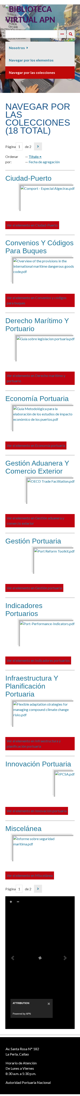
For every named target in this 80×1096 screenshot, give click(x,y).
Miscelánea (23, 829)
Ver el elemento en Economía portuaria (36, 445)
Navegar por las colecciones (32, 72)
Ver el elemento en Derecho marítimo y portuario (36, 378)
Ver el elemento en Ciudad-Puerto (32, 225)
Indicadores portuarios (23, 610)
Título (34, 156)
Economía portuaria (37, 399)
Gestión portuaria (33, 541)
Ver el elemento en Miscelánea (30, 875)
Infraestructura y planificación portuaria (31, 686)
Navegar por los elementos (31, 60)
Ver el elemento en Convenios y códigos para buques (36, 300)
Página (10, 146)
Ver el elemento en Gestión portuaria (34, 588)
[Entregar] (71, 34)
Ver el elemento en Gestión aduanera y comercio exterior (35, 520)
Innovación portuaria (38, 764)
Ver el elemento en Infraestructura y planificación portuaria (34, 743)
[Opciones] (62, 34)
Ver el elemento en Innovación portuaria (37, 811)
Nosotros (17, 48)
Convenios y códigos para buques (39, 247)
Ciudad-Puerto (28, 178)
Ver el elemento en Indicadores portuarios (38, 660)
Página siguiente (38, 146)
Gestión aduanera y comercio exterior (37, 467)
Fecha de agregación (44, 162)
